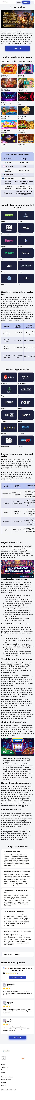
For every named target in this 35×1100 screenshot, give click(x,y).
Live (12, 61)
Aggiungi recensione (18, 977)
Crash (20, 61)
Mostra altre (17, 1037)
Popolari (4, 61)
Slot (29, 61)
